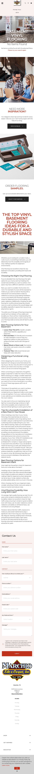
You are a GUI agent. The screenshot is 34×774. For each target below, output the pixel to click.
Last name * (5, 557)
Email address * (6, 594)
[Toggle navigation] (2, 3)
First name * (5, 546)
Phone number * (6, 583)
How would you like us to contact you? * (13, 573)
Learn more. (6, 765)
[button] (25, 3)
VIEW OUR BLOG (15, 126)
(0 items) (31, 3)
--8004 (17, 12)
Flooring (12, 18)
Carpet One (4, 18)
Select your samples (15, 199)
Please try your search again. (17, 50)
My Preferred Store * (7, 615)
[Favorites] (28, 3)
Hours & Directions (17, 694)
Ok (17, 768)
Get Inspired (7, 742)
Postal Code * (5, 604)
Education (7, 749)
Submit (17, 653)
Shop (5, 735)
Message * (5, 625)
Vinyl (18, 18)
